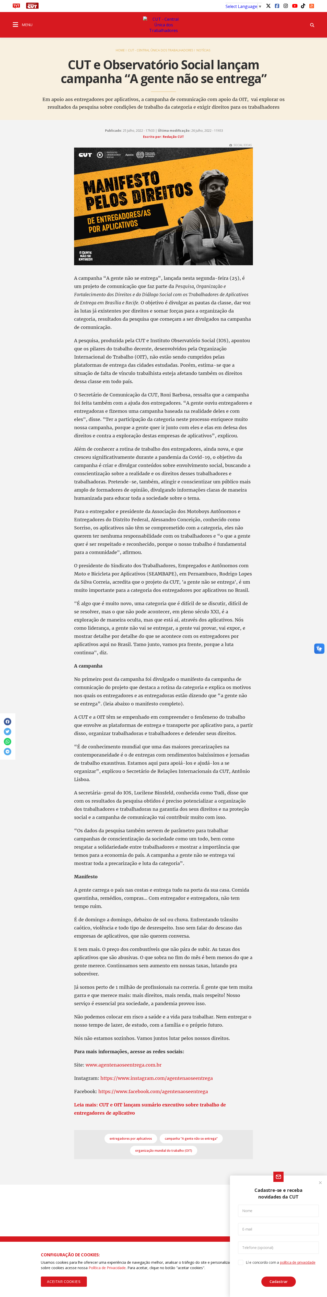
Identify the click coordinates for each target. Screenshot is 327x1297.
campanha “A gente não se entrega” (191, 1138)
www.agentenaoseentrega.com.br (123, 1065)
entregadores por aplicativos (131, 1138)
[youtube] (294, 5)
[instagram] (285, 5)
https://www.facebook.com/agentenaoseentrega (153, 1091)
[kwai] (311, 5)
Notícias (203, 50)
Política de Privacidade (107, 1267)
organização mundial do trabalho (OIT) (163, 1150)
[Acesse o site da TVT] (16, 7)
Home (120, 50)
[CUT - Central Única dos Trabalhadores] (163, 24)
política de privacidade (297, 1262)
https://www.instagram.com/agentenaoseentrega (156, 1078)
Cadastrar (279, 1281)
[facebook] (276, 5)
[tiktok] (303, 5)
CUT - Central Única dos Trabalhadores (160, 50)
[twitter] (268, 5)
